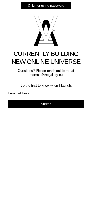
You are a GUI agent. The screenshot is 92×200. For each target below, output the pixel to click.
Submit (46, 104)
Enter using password (47, 5)
